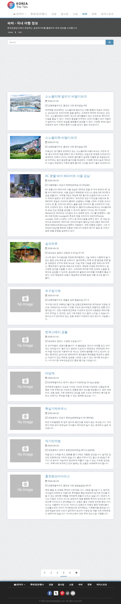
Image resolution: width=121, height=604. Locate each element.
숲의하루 (51, 244)
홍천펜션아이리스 (57, 476)
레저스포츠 (107, 14)
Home (10, 32)
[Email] (73, 593)
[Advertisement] (60, 68)
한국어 (19, 14)
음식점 (64, 14)
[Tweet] (56, 593)
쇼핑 (75, 14)
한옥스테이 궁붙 (56, 332)
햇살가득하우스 (56, 408)
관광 (53, 14)
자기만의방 (53, 441)
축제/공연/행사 (38, 14)
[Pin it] (62, 593)
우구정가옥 (53, 291)
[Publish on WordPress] (67, 593)
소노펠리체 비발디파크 (61, 137)
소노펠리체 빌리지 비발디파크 (66, 96)
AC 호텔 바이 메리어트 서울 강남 (67, 176)
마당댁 (49, 373)
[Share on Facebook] (49, 593)
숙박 (84, 14)
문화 (94, 14)
